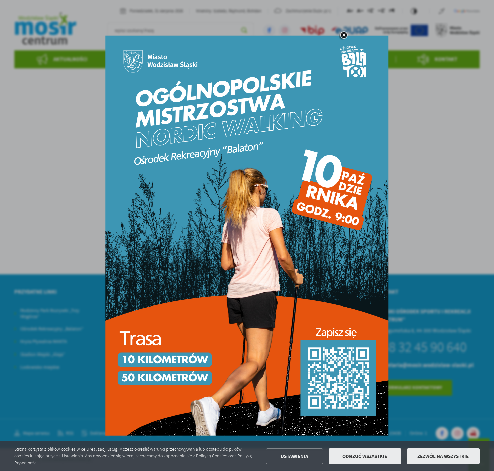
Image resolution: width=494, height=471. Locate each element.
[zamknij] (344, 35)
